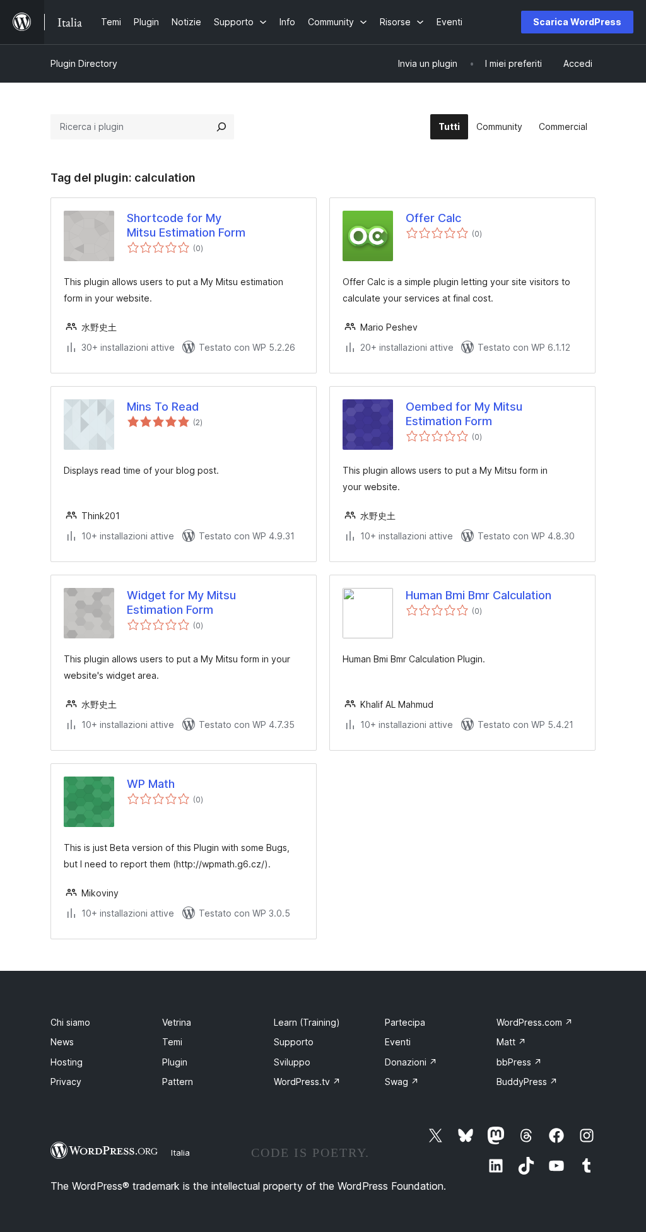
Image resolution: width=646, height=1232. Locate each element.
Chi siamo (70, 1022)
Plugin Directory (83, 63)
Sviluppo (292, 1062)
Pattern (177, 1081)
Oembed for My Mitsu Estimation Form (464, 414)
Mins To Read (163, 406)
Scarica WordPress (577, 21)
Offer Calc (433, 218)
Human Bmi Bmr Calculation (478, 595)
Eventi (398, 1041)
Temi (172, 1041)
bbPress (519, 1062)
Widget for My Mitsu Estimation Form (181, 602)
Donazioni (411, 1062)
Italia (180, 1152)
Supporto (294, 1041)
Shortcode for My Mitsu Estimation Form (186, 225)
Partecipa (405, 1022)
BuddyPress (527, 1081)
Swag (402, 1081)
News (62, 1041)
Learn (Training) (307, 1022)
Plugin (174, 1062)
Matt (511, 1041)
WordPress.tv (307, 1081)
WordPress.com (534, 1022)
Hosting (66, 1062)
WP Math (151, 783)
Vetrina (176, 1022)
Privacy (65, 1081)
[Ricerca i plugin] (221, 126)
